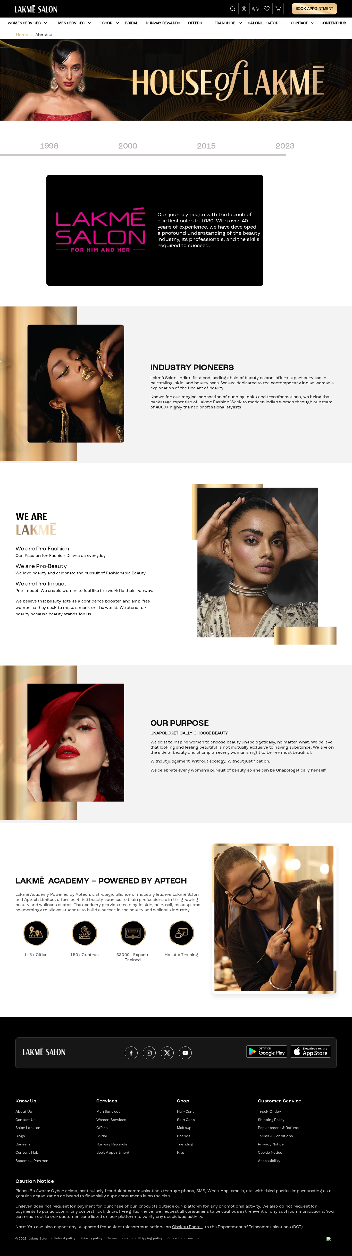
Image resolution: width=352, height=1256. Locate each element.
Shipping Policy (271, 1120)
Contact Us (25, 1120)
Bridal (101, 1136)
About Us (23, 1111)
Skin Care (186, 1120)
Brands (183, 1136)
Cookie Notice (270, 1152)
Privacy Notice (271, 1144)
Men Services (71, 23)
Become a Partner (31, 1161)
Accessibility (269, 1161)
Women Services (24, 23)
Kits (180, 1152)
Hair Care (186, 1111)
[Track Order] (255, 8)
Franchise (225, 23)
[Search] (233, 8)
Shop (107, 23)
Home (22, 35)
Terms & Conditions (275, 1136)
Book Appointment (314, 9)
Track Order (269, 1111)
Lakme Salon (38, 1238)
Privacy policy (92, 1238)
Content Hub (26, 1152)
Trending (185, 1144)
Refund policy (65, 1238)
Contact (299, 23)
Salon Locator (27, 1128)
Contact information (183, 1238)
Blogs (20, 1136)
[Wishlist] (266, 8)
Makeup (184, 1128)
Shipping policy (150, 1238)
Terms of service (120, 1238)
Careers (23, 1144)
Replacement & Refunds (279, 1128)
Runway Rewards (112, 1144)
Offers (102, 1128)
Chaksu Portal (187, 1227)
